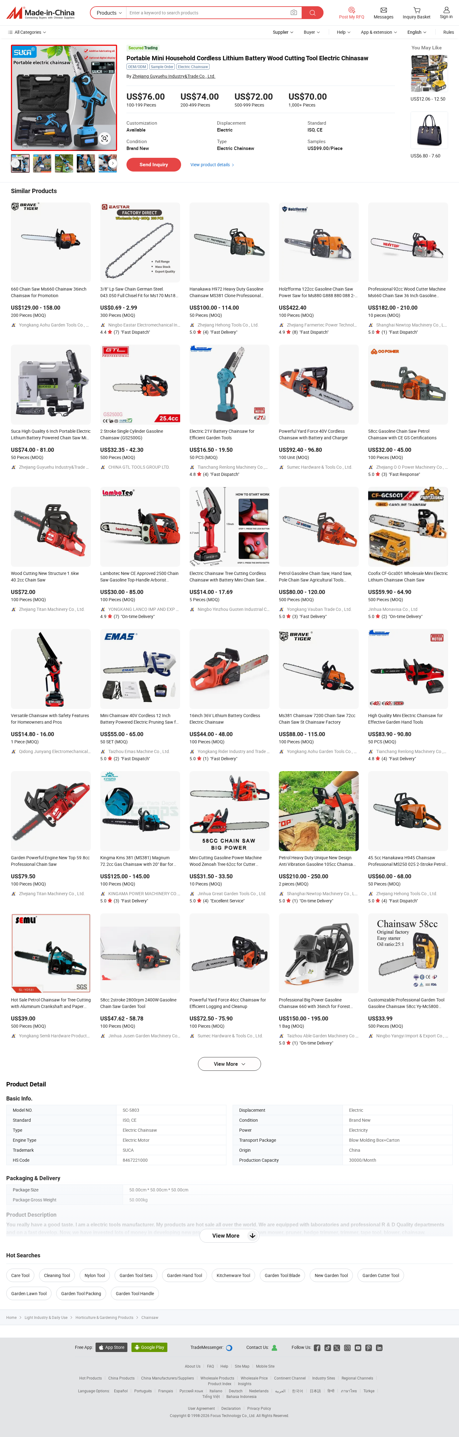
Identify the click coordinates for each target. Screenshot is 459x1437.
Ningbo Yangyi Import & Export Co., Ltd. (414, 1036)
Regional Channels (357, 1377)
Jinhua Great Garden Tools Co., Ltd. (232, 893)
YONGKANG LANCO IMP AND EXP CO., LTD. (150, 609)
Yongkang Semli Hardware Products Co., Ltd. (62, 1036)
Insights (244, 1383)
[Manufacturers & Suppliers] (40, 12)
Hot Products (90, 1377)
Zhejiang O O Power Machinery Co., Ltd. (414, 467)
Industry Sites (323, 1377)
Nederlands (259, 1390)
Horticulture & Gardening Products (104, 1317)
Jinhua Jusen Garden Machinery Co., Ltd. (148, 1036)
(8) (310, 332)
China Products (121, 1377)
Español (121, 1390)
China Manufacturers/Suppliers (167, 1377)
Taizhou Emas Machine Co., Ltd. (139, 751)
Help (341, 32)
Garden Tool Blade (282, 1275)
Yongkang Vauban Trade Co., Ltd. (319, 609)
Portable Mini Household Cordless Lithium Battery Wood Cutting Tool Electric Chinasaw (247, 58)
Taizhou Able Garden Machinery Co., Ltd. (326, 1036)
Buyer (309, 32)
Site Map (242, 1366)
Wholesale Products (217, 1377)
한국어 (297, 1390)
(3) (401, 474)
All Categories (28, 32)
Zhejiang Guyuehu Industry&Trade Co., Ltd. (173, 76)
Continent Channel (290, 1377)
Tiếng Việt (211, 1396)
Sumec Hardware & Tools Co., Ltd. (320, 467)
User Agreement (201, 1408)
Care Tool (20, 1275)
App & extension (376, 32)
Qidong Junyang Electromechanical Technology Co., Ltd (73, 751)
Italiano (216, 1390)
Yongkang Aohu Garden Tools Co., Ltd (55, 325)
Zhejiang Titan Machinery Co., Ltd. (52, 609)
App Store (111, 1347)
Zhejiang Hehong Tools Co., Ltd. (228, 325)
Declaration (231, 1408)
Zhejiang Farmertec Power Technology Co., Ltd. (332, 325)
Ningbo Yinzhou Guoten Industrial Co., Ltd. (239, 609)
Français (165, 1390)
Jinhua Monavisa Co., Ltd (392, 609)
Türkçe (368, 1390)
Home (11, 1317)
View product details (210, 164)
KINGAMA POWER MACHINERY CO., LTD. (147, 893)
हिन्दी (331, 1390)
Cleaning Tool (57, 1275)
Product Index (219, 1383)
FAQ (210, 1366)
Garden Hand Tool (184, 1275)
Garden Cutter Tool (381, 1275)
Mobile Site (265, 1366)
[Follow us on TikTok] (327, 1347)
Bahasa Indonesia (241, 1396)
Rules (448, 32)
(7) (132, 332)
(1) (400, 332)
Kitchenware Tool (233, 1275)
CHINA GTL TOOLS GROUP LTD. (139, 467)
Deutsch (236, 1390)
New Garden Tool (331, 1275)
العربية (280, 1390)
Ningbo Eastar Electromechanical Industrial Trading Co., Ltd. (166, 325)
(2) (402, 616)
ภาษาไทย (349, 1390)
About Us (192, 1366)
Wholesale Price (254, 1377)
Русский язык (191, 1390)
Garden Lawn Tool (29, 1293)
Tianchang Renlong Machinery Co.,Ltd (234, 467)
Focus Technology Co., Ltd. (233, 1415)
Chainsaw (149, 1317)
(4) (220, 332)
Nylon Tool (95, 1275)
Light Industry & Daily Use (46, 1317)
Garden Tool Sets (136, 1275)
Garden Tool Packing (81, 1293)
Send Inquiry (154, 164)
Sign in (446, 16)
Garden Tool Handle (135, 1293)
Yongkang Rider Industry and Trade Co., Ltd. (240, 751)
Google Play (149, 1347)
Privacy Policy (259, 1408)
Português (143, 1390)
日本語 (315, 1390)
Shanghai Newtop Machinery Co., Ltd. (412, 325)
